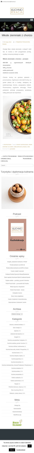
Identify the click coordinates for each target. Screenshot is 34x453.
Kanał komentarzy (17, 411)
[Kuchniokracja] (17, 11)
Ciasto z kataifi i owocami (17, 271)
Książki (16, 337)
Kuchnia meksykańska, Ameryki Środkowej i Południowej (16, 365)
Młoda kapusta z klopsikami (17, 286)
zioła (28, 146)
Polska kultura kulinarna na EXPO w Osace (17, 268)
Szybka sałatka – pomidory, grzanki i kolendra (17, 280)
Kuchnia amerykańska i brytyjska (16, 340)
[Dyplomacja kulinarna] (17, 193)
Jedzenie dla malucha (16, 334)
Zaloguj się (17, 405)
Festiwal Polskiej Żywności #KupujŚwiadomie (17, 274)
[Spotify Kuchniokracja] (17, 235)
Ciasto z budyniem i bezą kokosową (17, 299)
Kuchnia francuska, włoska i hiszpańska (16, 349)
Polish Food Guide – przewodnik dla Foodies (17, 283)
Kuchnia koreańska (16, 362)
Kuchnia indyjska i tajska (16, 355)
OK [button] (30, 446)
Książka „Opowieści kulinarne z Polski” (17, 261)
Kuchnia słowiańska (16, 374)
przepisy (24, 146)
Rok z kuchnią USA (16, 390)
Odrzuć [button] (12, 450)
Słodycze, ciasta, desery (16, 393)
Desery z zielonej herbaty (16, 324)
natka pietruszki (18, 146)
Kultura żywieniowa (16, 380)
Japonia (16, 331)
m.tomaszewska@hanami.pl (8, 1)
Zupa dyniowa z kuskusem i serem (17, 302)
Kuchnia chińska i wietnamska (16, 346)
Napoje (16, 384)
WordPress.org (17, 414)
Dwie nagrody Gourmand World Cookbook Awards (17, 277)
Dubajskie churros (17, 293)
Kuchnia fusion (7, 144)
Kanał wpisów (17, 408)
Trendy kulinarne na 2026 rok (17, 265)
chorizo (18, 144)
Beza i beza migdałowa (17, 296)
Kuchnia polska (16, 371)
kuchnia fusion (24, 144)
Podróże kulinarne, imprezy (16, 387)
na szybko (10, 146)
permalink (12, 149)
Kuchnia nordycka (16, 368)
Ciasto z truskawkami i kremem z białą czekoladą (9, 159)
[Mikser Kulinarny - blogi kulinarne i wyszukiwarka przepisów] (17, 422)
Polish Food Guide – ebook (17, 290)
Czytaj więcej (20, 450)
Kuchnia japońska (16, 359)
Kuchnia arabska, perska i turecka (16, 343)
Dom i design (16, 327)
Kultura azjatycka (16, 377)
